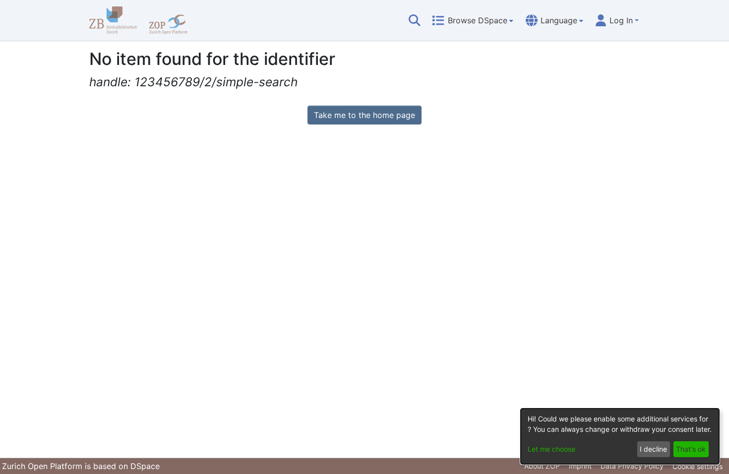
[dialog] (620, 436)
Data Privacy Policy (632, 466)
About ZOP (542, 466)
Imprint (580, 466)
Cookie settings (697, 466)
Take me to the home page (364, 115)
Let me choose (551, 449)
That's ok (691, 449)
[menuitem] (472, 20)
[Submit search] (414, 20)
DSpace (145, 466)
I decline (653, 449)
